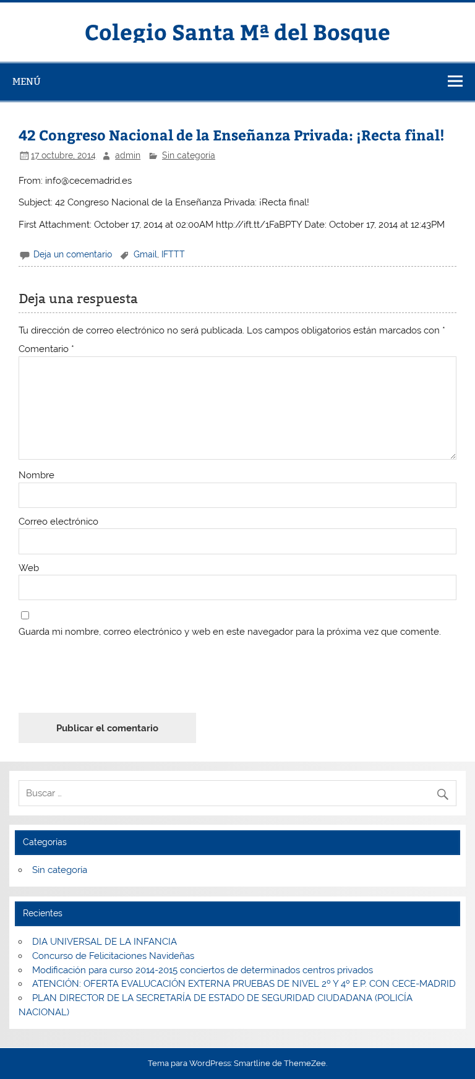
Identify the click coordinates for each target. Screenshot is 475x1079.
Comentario (46, 349)
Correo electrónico (58, 522)
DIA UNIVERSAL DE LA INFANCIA (104, 941)
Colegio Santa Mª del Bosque (237, 31)
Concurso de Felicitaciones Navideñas (113, 955)
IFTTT (173, 254)
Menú (26, 81)
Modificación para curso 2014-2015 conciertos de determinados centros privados (202, 970)
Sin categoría (188, 155)
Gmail (145, 254)
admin (127, 155)
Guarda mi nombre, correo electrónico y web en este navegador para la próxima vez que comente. (230, 632)
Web (29, 568)
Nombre (36, 475)
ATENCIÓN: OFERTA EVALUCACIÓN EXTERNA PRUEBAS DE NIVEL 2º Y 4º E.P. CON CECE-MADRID (244, 983)
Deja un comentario (72, 254)
